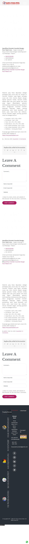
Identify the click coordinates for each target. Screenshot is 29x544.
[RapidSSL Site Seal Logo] (23, 435)
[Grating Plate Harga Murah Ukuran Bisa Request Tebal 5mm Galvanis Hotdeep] (4, 427)
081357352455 (9, 56)
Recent (9, 412)
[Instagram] (14, 457)
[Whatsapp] (14, 465)
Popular (4, 412)
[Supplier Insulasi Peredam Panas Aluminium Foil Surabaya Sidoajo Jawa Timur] (4, 480)
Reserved (16, 520)
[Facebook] (14, 453)
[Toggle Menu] (24, 4)
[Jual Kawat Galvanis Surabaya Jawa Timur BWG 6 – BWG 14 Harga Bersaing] (4, 499)
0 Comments (22, 139)
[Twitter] (14, 470)
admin (5, 331)
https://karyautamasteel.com (10, 135)
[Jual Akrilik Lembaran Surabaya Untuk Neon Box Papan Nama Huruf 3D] (4, 461)
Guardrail (15, 139)
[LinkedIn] (14, 461)
